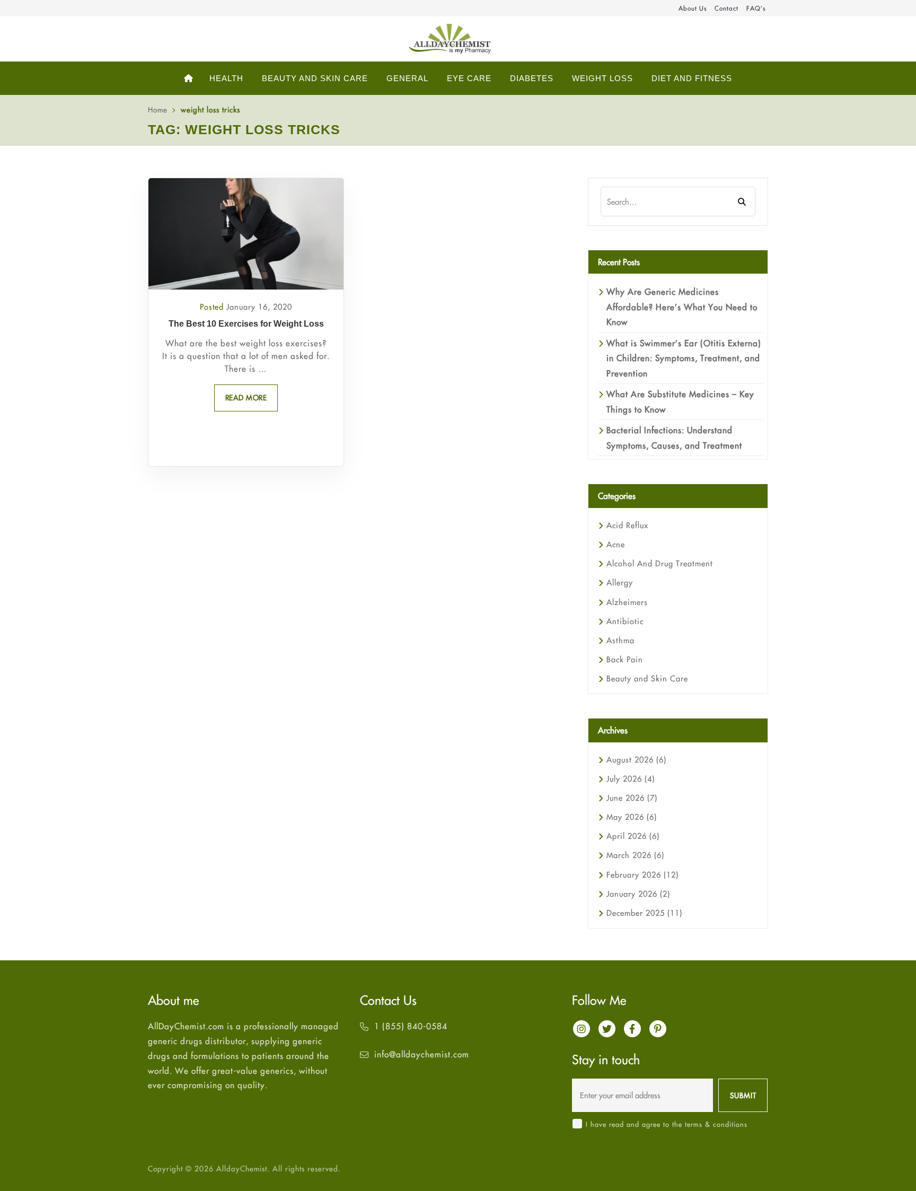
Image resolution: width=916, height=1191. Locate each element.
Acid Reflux (627, 525)
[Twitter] (606, 1028)
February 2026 (642, 875)
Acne (615, 544)
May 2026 (631, 817)
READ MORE (246, 397)
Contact (726, 8)
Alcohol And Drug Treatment (659, 563)
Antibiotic (625, 621)
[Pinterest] (657, 1028)
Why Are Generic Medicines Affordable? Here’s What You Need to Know (682, 306)
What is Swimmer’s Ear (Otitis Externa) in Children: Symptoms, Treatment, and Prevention (683, 358)
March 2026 (635, 855)
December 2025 (644, 913)
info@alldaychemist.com (421, 1054)
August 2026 (636, 760)
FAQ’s (755, 8)
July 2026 (630, 779)
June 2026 (631, 798)
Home (158, 110)
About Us (693, 8)
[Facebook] (632, 1028)
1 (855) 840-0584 (410, 1026)
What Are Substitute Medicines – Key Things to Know (680, 401)
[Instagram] (581, 1028)
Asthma (620, 640)
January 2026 (638, 894)
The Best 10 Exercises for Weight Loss (246, 323)
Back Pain (624, 659)
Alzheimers (627, 602)
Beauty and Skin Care (647, 678)
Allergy (619, 582)
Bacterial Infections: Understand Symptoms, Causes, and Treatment (674, 437)
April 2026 (632, 836)
